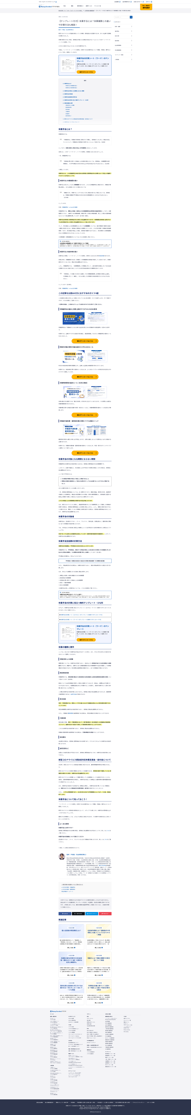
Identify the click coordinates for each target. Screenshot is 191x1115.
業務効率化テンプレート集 (110, 1066)
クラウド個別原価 (54, 1053)
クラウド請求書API (91, 1051)
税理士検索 (89, 1024)
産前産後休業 (68, 107)
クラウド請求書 (56, 1033)
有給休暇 (101, 256)
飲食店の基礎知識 (108, 1041)
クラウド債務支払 (53, 1048)
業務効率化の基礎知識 (109, 1039)
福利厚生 (117, 31)
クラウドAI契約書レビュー (73, 1028)
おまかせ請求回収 (72, 1020)
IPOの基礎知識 (108, 1036)
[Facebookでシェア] (65, 913)
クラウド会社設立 (72, 1030)
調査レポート (126, 1022)
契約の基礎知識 (108, 1032)
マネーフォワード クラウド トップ (47, 1)
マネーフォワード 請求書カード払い (75, 1056)
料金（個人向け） (90, 1030)
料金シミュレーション (91, 1037)
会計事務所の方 (126, 1)
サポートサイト (90, 1018)
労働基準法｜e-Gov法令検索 (69, 207)
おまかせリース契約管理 (73, 1022)
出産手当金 (73, 694)
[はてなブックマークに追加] (91, 913)
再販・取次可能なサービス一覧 (74, 1051)
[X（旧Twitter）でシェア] (78, 913)
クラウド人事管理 (53, 1068)
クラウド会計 (53, 1019)
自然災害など (68, 115)
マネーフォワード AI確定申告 (56, 1030)
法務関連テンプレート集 (110, 1061)
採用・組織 (117, 26)
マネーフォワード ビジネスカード (75, 1034)
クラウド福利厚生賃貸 (54, 1088)
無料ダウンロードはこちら (85, 341)
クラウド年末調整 (53, 1079)
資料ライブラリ (127, 1018)
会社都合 (67, 113)
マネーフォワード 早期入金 (73, 1059)
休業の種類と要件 (68, 103)
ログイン (148, 1)
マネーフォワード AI (74, 1076)
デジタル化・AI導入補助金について (75, 1044)
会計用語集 (107, 1021)
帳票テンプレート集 (109, 1057)
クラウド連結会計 (53, 1056)
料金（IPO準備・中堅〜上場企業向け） (95, 1036)
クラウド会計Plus (54, 1022)
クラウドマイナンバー (54, 1085)
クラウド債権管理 (55, 1042)
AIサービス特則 (151, 1102)
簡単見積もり (80, 6)
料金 (64, 6)
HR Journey (126, 1031)
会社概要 (116, 1)
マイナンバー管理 (119, 55)
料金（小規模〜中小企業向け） (93, 1034)
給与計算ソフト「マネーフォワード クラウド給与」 (71, 10)
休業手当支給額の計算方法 (70, 97)
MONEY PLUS (127, 1027)
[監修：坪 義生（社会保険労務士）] (62, 864)
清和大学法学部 (102, 865)
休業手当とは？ (68, 83)
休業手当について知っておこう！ (72, 122)
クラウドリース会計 (55, 1025)
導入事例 (89, 1020)
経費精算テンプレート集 (110, 1055)
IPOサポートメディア (91, 1042)
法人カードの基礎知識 (109, 1038)
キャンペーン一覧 (127, 1020)
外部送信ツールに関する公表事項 (105, 1102)
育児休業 (67, 109)
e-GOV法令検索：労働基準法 (68, 887)
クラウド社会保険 (54, 1082)
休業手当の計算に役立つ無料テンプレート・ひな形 (76, 100)
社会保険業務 (118, 45)
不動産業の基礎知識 (109, 1047)
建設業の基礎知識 (108, 1043)
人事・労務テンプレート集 (110, 1059)
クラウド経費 (53, 1045)
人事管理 (117, 59)
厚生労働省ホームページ (67, 891)
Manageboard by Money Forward (75, 1065)
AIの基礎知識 (107, 1049)
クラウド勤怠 (55, 1071)
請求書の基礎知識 (108, 1030)
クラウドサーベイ (54, 1091)
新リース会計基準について (73, 1046)
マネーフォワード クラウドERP (74, 1037)
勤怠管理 (117, 40)
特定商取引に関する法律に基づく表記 (86, 1102)
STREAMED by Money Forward (74, 1062)
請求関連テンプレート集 (110, 1053)
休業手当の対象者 (68, 94)
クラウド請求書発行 (56, 1036)
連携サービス (89, 6)
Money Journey (127, 1029)
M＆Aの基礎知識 (108, 1045)
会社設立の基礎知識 (109, 1034)
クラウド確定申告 (56, 1027)
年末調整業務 (118, 50)
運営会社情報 (39, 1102)
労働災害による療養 (70, 105)
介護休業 (67, 111)
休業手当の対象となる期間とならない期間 (74, 91)
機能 (72, 6)
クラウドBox (55, 1059)
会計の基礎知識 (108, 1025)
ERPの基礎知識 (108, 1023)
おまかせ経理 (71, 1018)
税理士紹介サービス (91, 1022)
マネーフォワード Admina (73, 1036)
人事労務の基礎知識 (89, 10)
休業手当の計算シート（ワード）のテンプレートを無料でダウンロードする (81, 619)
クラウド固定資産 (54, 1051)
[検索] (131, 17)
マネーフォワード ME (128, 1024)
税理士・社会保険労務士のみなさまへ (94, 1047)
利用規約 (73, 1102)
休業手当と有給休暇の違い (71, 87)
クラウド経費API (90, 1053)
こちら (108, 830)
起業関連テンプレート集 (110, 1062)
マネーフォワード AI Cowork (74, 1073)
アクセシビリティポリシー (139, 1102)
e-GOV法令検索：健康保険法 (68, 889)
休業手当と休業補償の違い (71, 85)
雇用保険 (70, 713)
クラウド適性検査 (53, 1094)
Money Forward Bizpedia (111, 1019)
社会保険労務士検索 (91, 1025)
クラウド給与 (53, 1077)
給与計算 (117, 36)
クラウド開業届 (71, 1032)
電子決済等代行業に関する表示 (122, 1102)
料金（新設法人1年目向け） (92, 1032)
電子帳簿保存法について (73, 1042)
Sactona (76, 1068)
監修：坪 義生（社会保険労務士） (66, 29)
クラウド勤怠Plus (55, 1074)
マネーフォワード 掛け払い (55, 1062)
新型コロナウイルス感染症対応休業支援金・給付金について (78, 119)
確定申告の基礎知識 (109, 1026)
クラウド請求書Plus (54, 1039)
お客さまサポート (138, 1)
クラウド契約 (71, 1026)
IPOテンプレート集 (109, 1064)
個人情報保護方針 (49, 1102)
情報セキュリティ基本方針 (62, 1102)
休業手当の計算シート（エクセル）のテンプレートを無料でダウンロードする (81, 615)
